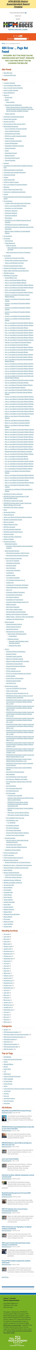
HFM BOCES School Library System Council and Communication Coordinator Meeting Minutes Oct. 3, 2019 (20, 720)
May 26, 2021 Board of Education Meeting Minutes (19, 439)
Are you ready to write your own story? (15, 124)
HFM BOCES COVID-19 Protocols (13, 494)
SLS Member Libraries (12, 825)
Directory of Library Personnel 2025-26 (17, 693)
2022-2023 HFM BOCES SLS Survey (16, 688)
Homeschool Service (9, 512)
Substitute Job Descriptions (13, 850)
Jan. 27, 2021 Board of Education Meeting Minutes (19, 347)
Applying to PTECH (9, 121)
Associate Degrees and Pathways (15, 651)
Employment (8, 97)
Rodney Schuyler (8, 921)
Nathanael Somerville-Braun (12, 914)
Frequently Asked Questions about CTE (17, 602)
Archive (6, 1029)
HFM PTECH (7, 1042)
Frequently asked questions (14, 656)
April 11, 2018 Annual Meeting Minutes (15, 280)
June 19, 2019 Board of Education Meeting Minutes (19, 396)
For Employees (8, 201)
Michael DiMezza (8, 1064)
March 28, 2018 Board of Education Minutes (17, 420)
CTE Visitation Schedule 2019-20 (15, 580)
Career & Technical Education (13, 141)
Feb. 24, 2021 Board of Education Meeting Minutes (19, 335)
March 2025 (7, 973)
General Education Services (14, 624)
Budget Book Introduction (11, 126)
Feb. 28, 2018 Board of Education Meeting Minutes (19, 337)
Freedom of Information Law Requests (14, 268)
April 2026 (6, 941)
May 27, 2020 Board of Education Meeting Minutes (19, 441)
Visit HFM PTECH (11, 683)
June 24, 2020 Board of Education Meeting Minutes (19, 399)
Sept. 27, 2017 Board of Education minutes (17, 480)
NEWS (7, 100)
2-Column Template (9, 83)
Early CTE (9, 590)
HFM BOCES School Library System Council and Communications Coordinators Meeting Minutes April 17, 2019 (20, 726)
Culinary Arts (10, 582)
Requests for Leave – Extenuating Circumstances (18, 865)
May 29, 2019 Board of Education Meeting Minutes (19, 444)
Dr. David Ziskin (8, 1081)
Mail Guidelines (10, 774)
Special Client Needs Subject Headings (17, 832)
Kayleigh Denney (8, 907)
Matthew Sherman (9, 909)
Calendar (6, 163)
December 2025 (8, 951)
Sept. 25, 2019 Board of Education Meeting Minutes (19, 477)
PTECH (7, 649)
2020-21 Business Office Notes (12, 85)
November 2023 (8, 1005)
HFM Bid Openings (9, 273)
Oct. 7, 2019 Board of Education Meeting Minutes (19, 468)
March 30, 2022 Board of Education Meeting (17, 423)
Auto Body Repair (11, 565)
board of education (9, 1101)
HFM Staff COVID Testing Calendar (13, 507)
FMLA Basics (8, 218)
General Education (10, 148)
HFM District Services (10, 1039)
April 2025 (6, 970)
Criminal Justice (10, 575)
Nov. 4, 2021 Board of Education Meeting (16, 456)
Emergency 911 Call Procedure (14, 208)
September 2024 (8, 988)
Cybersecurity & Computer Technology (17, 585)
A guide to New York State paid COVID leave (17, 203)
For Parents (7, 238)
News (18, 19)
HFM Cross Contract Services (13, 877)
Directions (6, 187)
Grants (7, 150)
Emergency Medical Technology (15, 592)
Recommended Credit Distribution (16, 612)
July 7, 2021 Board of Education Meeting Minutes (18, 390)
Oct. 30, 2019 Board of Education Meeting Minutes (19, 466)
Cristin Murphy (8, 895)
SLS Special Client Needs (13, 830)
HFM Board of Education (11, 275)
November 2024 (8, 983)
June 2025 (6, 966)
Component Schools (9, 175)
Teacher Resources (17, 13)
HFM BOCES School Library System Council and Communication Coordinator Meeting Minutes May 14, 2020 (20, 714)
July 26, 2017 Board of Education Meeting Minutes (19, 373)
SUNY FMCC (7, 1069)
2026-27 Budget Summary (12, 131)
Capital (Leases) (9, 138)
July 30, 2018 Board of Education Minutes (16, 382)
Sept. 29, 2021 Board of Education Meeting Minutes (19, 482)
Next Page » (5, 1277)
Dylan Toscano (8, 897)
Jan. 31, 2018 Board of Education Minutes (16, 352)
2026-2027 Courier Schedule (10, 1159)
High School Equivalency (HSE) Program (17, 553)
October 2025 (7, 956)
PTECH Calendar (11, 668)
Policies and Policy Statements (12, 536)
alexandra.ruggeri (7, 1112)
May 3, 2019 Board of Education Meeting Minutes (19, 446)
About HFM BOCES (9, 92)
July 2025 (6, 963)
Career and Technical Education (13, 1059)
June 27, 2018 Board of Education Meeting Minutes (19, 401)
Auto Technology (11, 568)
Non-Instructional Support (12, 158)
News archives (10, 102)
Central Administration (11, 143)
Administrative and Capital (12, 133)
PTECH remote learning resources (13, 857)
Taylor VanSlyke (8, 924)
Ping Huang (7, 919)
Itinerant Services (10, 155)
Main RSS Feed (8, 73)
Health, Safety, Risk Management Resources (16, 270)
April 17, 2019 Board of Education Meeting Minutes (19, 285)
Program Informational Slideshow (15, 666)
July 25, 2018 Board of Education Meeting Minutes (19, 371)
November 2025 (8, 953)
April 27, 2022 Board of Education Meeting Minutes (19, 287)
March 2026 (7, 944)
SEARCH (10, 39)
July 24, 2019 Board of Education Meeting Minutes (19, 368)
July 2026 (6, 934)
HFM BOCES (7, 1057)
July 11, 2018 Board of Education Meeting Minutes (19, 366)
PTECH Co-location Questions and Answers (18, 673)
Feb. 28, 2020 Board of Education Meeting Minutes (19, 340)
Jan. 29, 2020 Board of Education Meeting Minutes (19, 349)
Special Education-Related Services (16, 847)
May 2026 (6, 939)
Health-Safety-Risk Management (17, 634)
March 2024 (7, 1000)
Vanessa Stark (8, 926)
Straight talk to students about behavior (16, 260)
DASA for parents (11, 245)
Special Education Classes (13, 844)
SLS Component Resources (14, 788)
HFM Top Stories (8, 1049)
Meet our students (9, 522)
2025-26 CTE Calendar (12, 560)
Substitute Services (13, 639)
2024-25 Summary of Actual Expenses (16, 128)
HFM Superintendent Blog (11, 1046)
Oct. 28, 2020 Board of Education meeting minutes (19, 461)
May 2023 (6, 1017)
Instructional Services (12, 629)
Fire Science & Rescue (12, 597)
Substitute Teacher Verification (12, 880)
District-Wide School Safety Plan (13, 189)
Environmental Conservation (14, 594)
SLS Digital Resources (12, 791)
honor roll (6, 1096)
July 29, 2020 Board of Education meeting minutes (19, 380)
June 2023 (6, 1014)
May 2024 (6, 995)
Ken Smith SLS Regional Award (15, 772)
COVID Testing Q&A (9, 179)
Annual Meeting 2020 (11, 277)
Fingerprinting (13, 636)
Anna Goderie (7, 890)
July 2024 (6, 990)
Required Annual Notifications (13, 105)
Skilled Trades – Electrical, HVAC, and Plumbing (20, 616)
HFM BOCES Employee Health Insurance (16, 224)
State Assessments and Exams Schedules (18, 252)
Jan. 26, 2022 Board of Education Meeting (16, 345)
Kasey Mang (7, 904)
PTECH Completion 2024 (11, 853)
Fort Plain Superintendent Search (13, 265)
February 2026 (8, 946)
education (6, 1093)
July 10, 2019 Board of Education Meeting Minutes (19, 363)
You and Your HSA (9, 885)
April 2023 (6, 1019)
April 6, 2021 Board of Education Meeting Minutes (19, 292)
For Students (7, 255)
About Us (6, 95)
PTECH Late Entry (9, 855)
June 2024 (6, 992)
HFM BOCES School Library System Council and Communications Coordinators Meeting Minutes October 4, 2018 (20, 744)
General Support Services (13, 626)
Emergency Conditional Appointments (14, 192)
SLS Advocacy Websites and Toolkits (16, 779)
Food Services (9, 240)
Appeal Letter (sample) (10, 119)
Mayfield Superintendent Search (13, 519)
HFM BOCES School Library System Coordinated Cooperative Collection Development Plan (18, 804)
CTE (5, 1071)
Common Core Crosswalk (15, 795)
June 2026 (6, 936)
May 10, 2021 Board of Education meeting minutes (19, 434)
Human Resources (9, 514)
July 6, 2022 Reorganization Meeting (15, 387)
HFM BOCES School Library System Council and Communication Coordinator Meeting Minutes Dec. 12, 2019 (20, 701)
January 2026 (7, 948)
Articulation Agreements (13, 563)
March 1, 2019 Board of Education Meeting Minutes (19, 413)
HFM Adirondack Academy (11, 1032)
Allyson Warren (8, 887)
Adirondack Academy (11, 544)
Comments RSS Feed (10, 75)
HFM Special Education (10, 1044)
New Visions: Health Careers (14, 609)
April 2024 (6, 997)
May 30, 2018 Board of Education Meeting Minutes (19, 449)
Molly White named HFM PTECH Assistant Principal (16, 1110)
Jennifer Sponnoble (9, 902)
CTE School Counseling (13, 577)
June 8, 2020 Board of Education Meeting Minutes (18, 517)
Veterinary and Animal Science (15, 619)
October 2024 (7, 985)
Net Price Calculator (9, 527)
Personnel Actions (9, 534)
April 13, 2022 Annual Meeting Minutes (15, 282)
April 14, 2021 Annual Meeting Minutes (15, 205)
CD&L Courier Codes (12, 691)
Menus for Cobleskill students (14, 659)
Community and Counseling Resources (15, 172)
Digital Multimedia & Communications (17, 587)
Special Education (10, 160)
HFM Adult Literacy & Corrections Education (16, 1034)
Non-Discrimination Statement (12, 529)
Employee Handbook (11, 213)
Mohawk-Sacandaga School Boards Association (18, 451)
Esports (6, 194)
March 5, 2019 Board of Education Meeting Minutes (19, 429)
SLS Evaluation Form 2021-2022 (15, 818)
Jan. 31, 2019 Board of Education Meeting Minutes (19, 354)
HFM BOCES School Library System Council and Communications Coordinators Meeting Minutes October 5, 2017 (20, 750)
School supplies (10, 676)
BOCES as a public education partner (15, 136)
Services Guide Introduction (11, 872)
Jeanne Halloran (8, 899)
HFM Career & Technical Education (13, 1037)
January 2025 (7, 978)
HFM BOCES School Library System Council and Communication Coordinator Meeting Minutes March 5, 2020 (20, 707)
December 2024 (8, 980)
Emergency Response (11, 210)
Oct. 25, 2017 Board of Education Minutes (16, 459)
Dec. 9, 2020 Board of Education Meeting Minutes (19, 332)
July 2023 (6, 1012)
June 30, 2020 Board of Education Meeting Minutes (19, 409)
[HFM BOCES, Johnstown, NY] (18, 28)
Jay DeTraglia (7, 1091)
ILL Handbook (11, 822)
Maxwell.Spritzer (6, 1130)
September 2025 (8, 958)
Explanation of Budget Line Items (14, 145)
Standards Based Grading (13, 681)
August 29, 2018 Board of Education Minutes (17, 316)
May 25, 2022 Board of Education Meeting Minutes (19, 437)
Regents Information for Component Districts (17, 862)
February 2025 (8, 975)
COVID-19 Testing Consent (11, 182)
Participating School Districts (14, 663)
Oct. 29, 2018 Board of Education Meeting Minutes (19, 463)
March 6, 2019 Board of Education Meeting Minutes (19, 432)
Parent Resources (10, 243)
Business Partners (11, 654)
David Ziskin (7, 1103)
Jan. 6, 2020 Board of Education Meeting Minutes (19, 357)
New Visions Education (12, 607)
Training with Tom (10, 114)
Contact (18, 16)
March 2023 (7, 1022)
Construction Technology (13, 570)
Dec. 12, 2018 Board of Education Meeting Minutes (19, 325)
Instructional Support (11, 153)
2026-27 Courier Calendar (11, 90)
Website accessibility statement (13, 882)
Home (3, 43)
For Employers (8, 236)
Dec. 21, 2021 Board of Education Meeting (15, 184)
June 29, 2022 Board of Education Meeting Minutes (19, 404)
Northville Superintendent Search (13, 532)
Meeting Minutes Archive (11, 524)
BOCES (6, 1066)
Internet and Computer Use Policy (14, 258)
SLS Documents (10, 793)
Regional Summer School (11, 860)
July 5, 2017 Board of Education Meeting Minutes (19, 385)
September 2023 (8, 1009)
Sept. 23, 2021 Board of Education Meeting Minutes (19, 475)
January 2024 (7, 1002)
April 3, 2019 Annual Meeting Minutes (15, 290)
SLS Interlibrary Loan (12, 820)
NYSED (5, 1086)
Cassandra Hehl (8, 892)
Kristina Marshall (8, 1083)
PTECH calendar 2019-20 (13, 671)
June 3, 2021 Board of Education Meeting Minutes (19, 406)
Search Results (8, 870)
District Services (9, 622)
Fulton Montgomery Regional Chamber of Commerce (18, 1088)
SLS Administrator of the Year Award (16, 776)
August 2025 (7, 961)
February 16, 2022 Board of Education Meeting (18, 342)
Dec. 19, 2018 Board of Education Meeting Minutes (19, 330)
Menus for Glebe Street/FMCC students (17, 661)
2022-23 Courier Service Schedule (13, 88)
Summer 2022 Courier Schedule (15, 835)
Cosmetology (10, 573)
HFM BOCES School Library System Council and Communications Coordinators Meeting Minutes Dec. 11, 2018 (20, 732)
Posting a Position (9, 539)
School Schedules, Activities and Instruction (16, 867)
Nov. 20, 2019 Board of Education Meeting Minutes (19, 454)
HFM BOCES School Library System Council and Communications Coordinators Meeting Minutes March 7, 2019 (20, 738)
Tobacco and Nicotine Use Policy (14, 263)
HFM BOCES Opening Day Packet (13, 500)
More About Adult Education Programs (17, 555)
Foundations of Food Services (14, 599)
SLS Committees (11, 786)
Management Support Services (15, 631)
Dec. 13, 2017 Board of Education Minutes (16, 327)
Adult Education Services (12, 551)
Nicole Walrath (8, 916)
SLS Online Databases (12, 828)
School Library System (11, 686)
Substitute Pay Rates (15, 645)
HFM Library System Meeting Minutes (18, 812)
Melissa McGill (8, 912)
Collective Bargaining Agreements (13, 170)
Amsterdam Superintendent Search (14, 116)
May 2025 (6, 968)
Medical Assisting (11, 604)
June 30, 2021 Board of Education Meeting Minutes (19, 411)
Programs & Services (9, 541)
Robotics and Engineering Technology (17, 614)
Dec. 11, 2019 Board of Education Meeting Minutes (19, 323)
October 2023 (7, 1007)
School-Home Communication (14, 678)
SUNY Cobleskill (8, 1079)
